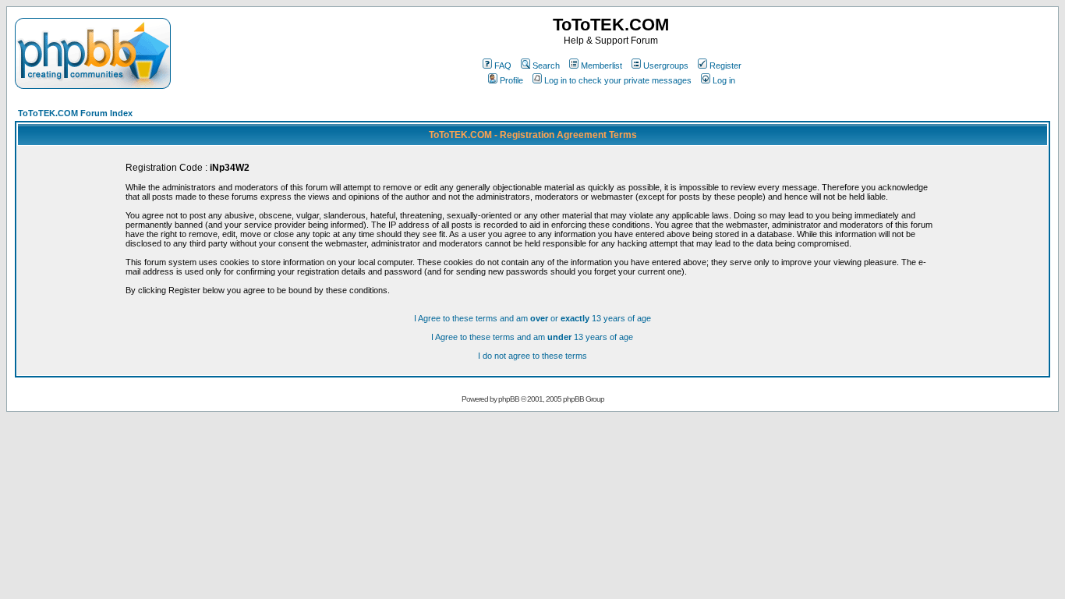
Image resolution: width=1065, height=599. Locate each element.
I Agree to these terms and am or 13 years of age (532, 318)
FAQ (502, 65)
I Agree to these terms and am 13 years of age (532, 337)
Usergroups (665, 65)
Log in (724, 80)
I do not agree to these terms (532, 355)
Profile (511, 80)
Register (725, 65)
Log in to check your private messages (618, 80)
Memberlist (601, 65)
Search (546, 65)
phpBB (508, 399)
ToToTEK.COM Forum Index (75, 113)
